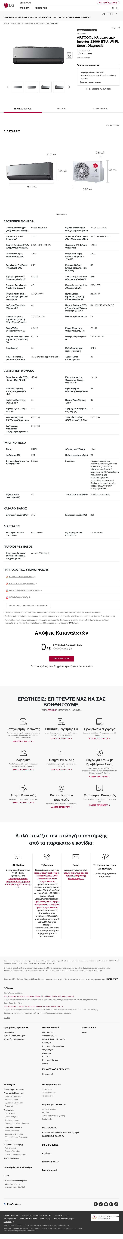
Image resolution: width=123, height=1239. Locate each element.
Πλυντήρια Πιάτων (50, 1060)
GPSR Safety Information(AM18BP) (24, 590)
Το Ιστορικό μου (48, 1096)
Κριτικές (61, 108)
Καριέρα (45, 1113)
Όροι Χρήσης (45, 1219)
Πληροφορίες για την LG (54, 1104)
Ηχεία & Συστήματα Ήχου (14, 1036)
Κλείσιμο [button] (60, 215)
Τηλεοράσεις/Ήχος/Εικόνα (16, 1027)
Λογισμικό (9, 1106)
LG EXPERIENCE (50, 1145)
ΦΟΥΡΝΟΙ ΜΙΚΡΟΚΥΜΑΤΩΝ (54, 1039)
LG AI (6, 1176)
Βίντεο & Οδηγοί (11, 1100)
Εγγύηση (8, 1140)
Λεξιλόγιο (46, 1153)
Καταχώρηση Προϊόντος (14, 1089)
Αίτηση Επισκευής (12, 1131)
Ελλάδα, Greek (14, 1204)
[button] (38, 55)
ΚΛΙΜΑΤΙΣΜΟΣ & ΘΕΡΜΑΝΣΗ (56, 1069)
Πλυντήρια (46, 1043)
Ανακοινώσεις (10, 1148)
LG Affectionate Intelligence (15, 1181)
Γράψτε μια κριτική (84, 53)
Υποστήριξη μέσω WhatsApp (18, 1167)
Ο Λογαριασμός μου (51, 1085)
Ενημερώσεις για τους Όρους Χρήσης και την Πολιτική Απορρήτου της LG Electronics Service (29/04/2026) (47, 17)
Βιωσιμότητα (48, 1170)
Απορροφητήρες (49, 1036)
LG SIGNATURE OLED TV (53, 1136)
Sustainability (47, 1119)
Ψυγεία (45, 1064)
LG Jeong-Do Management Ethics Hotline (108, 1217)
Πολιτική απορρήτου (62, 1215)
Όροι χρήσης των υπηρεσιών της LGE (36, 1215)
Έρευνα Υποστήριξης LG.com (17, 1123)
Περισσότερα (112, 979)
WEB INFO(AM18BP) (18, 597)
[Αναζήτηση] (117, 8)
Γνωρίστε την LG (49, 1109)
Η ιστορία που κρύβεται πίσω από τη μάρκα (60, 1133)
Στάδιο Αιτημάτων (12, 1120)
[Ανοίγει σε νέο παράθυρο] (96, 1204)
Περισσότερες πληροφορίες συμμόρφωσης (28, 605)
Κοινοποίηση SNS (119, 28)
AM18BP (52, 710)
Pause (110, 14)
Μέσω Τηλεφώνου (12, 1117)
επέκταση (119, 65)
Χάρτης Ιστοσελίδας (11, 1215)
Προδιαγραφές (22, 109)
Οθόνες (84, 1032)
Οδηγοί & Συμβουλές (13, 1096)
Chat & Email (10, 1113)
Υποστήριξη (100, 108)
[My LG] (112, 8)
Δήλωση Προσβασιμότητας (15, 1154)
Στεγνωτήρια (47, 1050)
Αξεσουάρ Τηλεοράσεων (14, 1039)
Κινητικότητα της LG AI (14, 1187)
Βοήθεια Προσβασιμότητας (64, 1219)
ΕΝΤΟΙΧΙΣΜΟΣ (48, 1032)
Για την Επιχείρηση (108, 2)
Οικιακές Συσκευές (51, 1027)
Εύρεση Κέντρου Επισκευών (16, 1137)
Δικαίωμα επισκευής (12, 1158)
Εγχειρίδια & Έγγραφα (14, 1103)
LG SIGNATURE (49, 1128)
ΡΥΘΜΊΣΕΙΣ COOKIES (28, 1219)
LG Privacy (73, 623)
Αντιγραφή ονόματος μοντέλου (85, 33)
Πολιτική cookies (10, 1219)
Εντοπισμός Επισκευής (14, 1134)
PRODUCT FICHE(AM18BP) (22, 584)
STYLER (45, 1057)
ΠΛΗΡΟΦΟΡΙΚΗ (88, 1027)
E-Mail (7, 1018)
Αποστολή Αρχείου (12, 1151)
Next (113, 14)
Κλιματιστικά (47, 1074)
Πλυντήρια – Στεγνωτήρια (53, 1046)
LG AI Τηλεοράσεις (12, 1184)
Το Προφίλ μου (48, 1089)
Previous (107, 14)
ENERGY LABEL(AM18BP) (21, 577)
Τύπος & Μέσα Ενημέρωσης (53, 1116)
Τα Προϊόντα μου (48, 1093)
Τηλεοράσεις (9, 1032)
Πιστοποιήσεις (49, 1162)
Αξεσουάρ (46, 1053)
